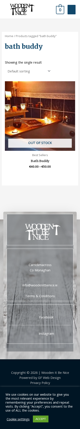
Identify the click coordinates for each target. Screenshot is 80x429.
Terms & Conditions (40, 296)
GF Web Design (49, 377)
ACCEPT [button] (41, 419)
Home (9, 36)
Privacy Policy (40, 382)
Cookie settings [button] (18, 419)
